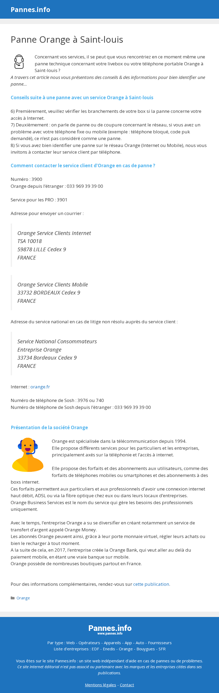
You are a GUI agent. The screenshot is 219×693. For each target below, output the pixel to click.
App (128, 642)
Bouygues (145, 648)
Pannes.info (30, 9)
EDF (95, 648)
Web (70, 642)
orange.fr (40, 387)
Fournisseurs (160, 642)
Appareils (112, 642)
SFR (162, 648)
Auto (140, 642)
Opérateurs (89, 642)
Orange (23, 597)
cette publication (151, 584)
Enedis (109, 648)
